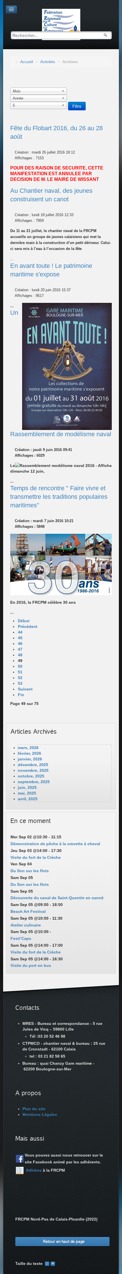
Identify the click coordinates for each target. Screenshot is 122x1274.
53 (20, 683)
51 (20, 672)
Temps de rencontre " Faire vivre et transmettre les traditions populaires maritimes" (59, 497)
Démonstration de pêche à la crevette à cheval (55, 843)
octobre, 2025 (31, 776)
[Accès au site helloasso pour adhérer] (20, 1170)
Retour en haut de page (64, 1241)
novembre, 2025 (33, 770)
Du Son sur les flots (29, 870)
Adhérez (34, 1170)
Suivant (25, 689)
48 (20, 655)
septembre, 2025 (34, 781)
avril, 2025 (27, 799)
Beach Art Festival (28, 911)
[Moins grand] (47, 1263)
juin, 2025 (27, 787)
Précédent (27, 626)
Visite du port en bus (30, 965)
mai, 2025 (27, 793)
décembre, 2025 (33, 764)
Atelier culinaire (25, 925)
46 (20, 643)
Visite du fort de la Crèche (35, 857)
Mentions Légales (39, 1114)
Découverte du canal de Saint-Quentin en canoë (57, 897)
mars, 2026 (28, 747)
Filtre (76, 106)
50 (20, 666)
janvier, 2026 (30, 759)
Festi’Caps (20, 938)
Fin (21, 694)
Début (24, 621)
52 (20, 677)
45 (20, 638)
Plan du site (33, 1109)
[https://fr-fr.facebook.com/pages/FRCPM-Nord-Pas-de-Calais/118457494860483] (20, 1159)
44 (20, 632)
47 (20, 649)
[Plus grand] (53, 1263)
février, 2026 (29, 753)
